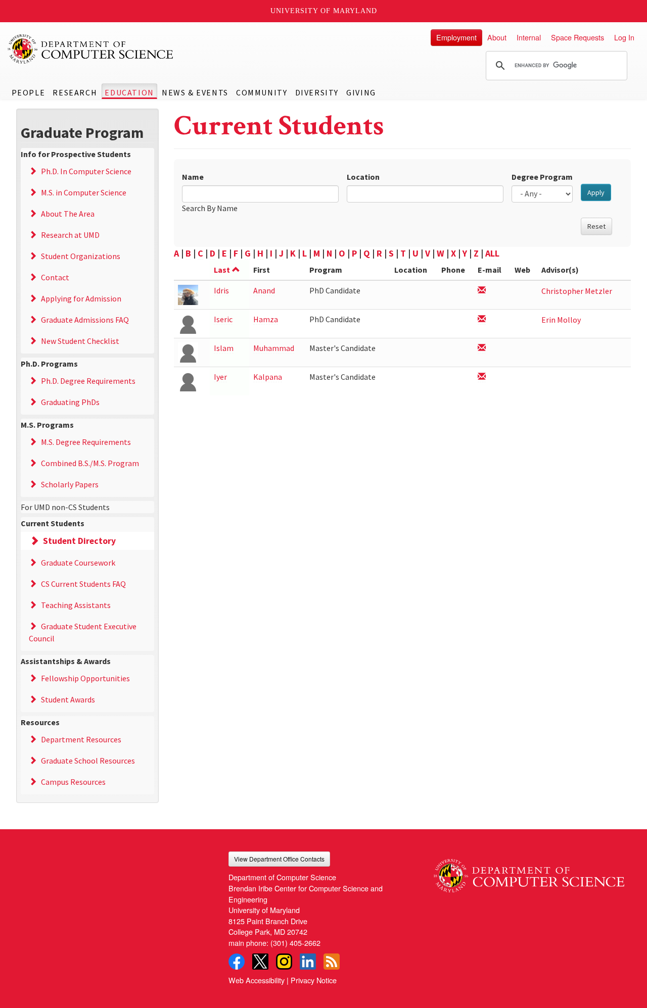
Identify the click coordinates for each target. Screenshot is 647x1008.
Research (75, 92)
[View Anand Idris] (188, 294)
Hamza (265, 319)
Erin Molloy (561, 320)
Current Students (52, 523)
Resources (40, 722)
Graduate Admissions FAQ (85, 320)
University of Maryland (323, 11)
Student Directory (79, 540)
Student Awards (68, 699)
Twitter (260, 961)
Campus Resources (73, 782)
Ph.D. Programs (49, 364)
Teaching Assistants (76, 605)
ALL (492, 253)
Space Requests (577, 37)
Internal (529, 37)
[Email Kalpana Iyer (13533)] (482, 377)
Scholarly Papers (70, 484)
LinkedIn (308, 961)
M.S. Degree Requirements (86, 442)
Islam (224, 348)
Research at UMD (70, 235)
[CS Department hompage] (529, 871)
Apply (596, 192)
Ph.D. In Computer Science (86, 171)
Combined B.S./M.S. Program (90, 463)
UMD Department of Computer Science (91, 49)
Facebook (236, 961)
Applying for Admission (81, 298)
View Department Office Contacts (279, 858)
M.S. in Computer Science (83, 192)
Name (193, 177)
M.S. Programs (47, 425)
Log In (624, 37)
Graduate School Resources (88, 760)
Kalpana (267, 377)
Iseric (223, 319)
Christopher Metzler (576, 291)
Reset (596, 226)
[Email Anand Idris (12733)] (482, 290)
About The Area (68, 214)
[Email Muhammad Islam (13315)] (482, 348)
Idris (221, 290)
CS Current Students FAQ (83, 584)
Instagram (284, 961)
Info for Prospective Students (76, 154)
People (28, 92)
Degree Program (542, 177)
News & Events (195, 92)
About (496, 37)
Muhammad (273, 348)
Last (222, 270)
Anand (264, 290)
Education (129, 92)
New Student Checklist (80, 341)
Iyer (220, 377)
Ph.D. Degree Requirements (88, 381)
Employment (456, 37)
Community (261, 92)
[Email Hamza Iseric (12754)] (482, 319)
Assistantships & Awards (66, 661)
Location (363, 177)
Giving (361, 92)
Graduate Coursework (78, 563)
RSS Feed (332, 961)
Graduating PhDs (70, 402)
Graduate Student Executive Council (82, 632)
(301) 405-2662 (295, 942)
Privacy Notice (314, 980)
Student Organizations (80, 256)
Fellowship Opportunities (85, 678)
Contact (55, 277)
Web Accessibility (256, 980)
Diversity (317, 92)
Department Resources (81, 739)
